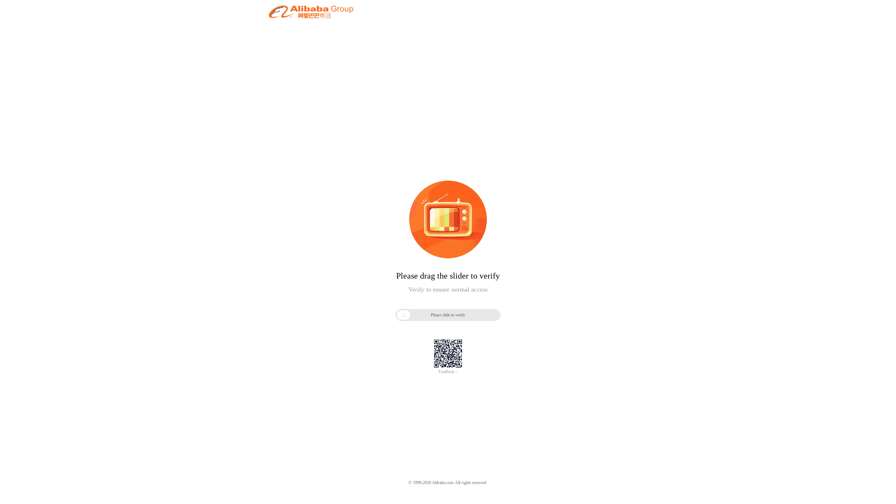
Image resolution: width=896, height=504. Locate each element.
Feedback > (448, 371)
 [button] (403, 315)
